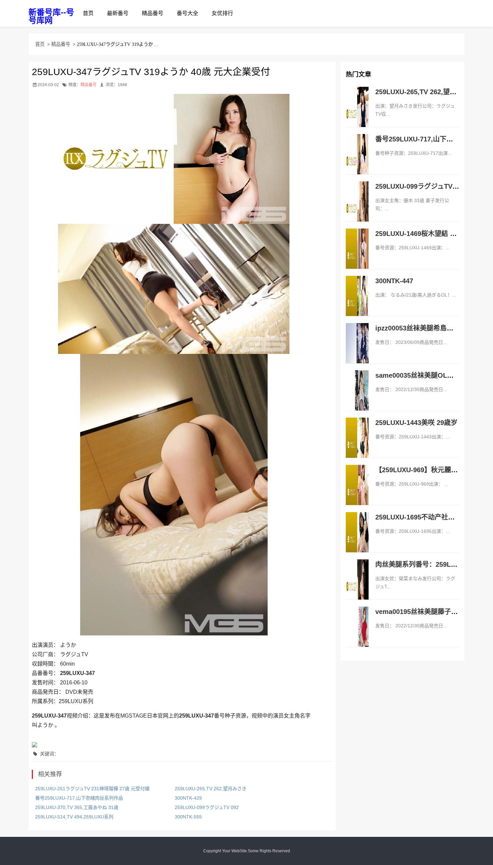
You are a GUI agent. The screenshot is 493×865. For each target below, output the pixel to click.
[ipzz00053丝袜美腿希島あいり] (357, 350)
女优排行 (222, 13)
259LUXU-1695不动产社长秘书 (421, 517)
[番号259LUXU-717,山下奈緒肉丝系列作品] (357, 161)
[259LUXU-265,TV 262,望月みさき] (357, 114)
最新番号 (117, 13)
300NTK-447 (394, 281)
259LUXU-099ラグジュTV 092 (207, 807)
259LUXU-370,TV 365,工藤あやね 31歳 (76, 807)
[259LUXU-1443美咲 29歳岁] (357, 445)
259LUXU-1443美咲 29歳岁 (416, 422)
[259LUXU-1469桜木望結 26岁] (357, 256)
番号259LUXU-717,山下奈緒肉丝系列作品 (79, 798)
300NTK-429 (188, 798)
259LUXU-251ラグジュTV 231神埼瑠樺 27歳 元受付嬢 (92, 788)
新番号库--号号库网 (51, 16)
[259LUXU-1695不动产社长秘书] (357, 539)
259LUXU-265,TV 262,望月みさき (210, 788)
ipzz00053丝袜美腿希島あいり (421, 328)
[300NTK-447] (357, 303)
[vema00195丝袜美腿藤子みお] (357, 634)
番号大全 (187, 13)
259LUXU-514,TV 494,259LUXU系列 (74, 816)
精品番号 (152, 13)
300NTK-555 (188, 816)
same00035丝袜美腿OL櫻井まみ (424, 375)
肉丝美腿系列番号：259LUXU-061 (426, 564)
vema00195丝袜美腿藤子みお (419, 611)
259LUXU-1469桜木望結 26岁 (419, 233)
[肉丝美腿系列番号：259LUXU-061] (357, 586)
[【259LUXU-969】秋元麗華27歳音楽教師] (357, 492)
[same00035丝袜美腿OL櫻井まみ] (357, 397)
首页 (88, 13)
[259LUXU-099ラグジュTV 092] (357, 208)
